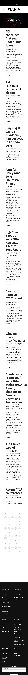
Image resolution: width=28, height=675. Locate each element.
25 (5, 527)
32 (12, 530)
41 (9, 535)
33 (16, 530)
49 (19, 538)
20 (5, 524)
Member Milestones (19, 655)
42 (12, 535)
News (15, 653)
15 (5, 521)
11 (9, 519)
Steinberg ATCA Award (11, 408)
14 (19, 519)
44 (19, 535)
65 (5, 549)
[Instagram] (15, 4)
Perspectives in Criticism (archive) (14, 149)
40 (5, 535)
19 (19, 521)
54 (19, 540)
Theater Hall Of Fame (19, 637)
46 (9, 538)
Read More (9, 75)
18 (16, 521)
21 (9, 524)
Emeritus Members (6, 600)
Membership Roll (6, 614)
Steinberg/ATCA (17, 624)
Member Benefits (18, 600)
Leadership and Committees (5, 603)
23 (16, 524)
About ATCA (4, 595)
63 (16, 546)
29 (19, 527)
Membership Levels (18, 597)
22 (12, 524)
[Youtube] (17, 4)
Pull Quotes (4, 661)
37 (12, 532)
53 (16, 540)
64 (19, 546)
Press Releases (15, 191)
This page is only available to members (7, 630)
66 (9, 549)
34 (19, 530)
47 (12, 538)
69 (19, 549)
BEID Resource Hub (6, 606)
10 (5, 519)
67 (12, 549)
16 (9, 521)
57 (12, 543)
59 (19, 543)
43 (16, 535)
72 (12, 551)
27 (12, 527)
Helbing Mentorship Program (19, 641)
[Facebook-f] (11, 4)
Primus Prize (9, 193)
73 (16, 551)
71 (9, 551)
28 (16, 527)
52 (12, 540)
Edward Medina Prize (19, 644)
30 (5, 530)
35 (5, 532)
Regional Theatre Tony (18, 634)
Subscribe (14, 666)
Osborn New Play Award (18, 630)
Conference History (10, 497)
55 (5, 543)
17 (12, 521)
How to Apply (17, 595)
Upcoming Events (6, 624)
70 (5, 551)
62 (12, 546)
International (5, 611)
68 (16, 549)
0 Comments (19, 97)
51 (9, 540)
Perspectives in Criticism (5, 658)
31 (9, 530)
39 (19, 532)
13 (16, 519)
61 (9, 546)
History (3, 597)
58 (16, 543)
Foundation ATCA (6, 609)
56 (9, 543)
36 (9, 532)
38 (16, 532)
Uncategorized (9, 49)
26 (9, 527)
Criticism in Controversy (4, 654)
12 (12, 519)
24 (19, 524)
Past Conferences (6, 627)
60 (5, 546)
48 (16, 538)
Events (20, 343)
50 (5, 540)
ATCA (15, 49)
